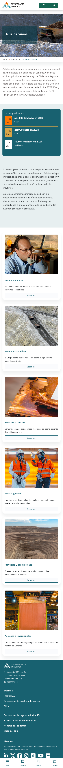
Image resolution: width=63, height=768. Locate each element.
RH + (6, 706)
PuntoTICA (9, 695)
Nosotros (15, 59)
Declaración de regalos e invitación (22, 715)
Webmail (8, 690)
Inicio (5, 59)
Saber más (32, 295)
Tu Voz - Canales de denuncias (20, 720)
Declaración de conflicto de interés (22, 700)
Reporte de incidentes (15, 725)
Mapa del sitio (11, 730)
